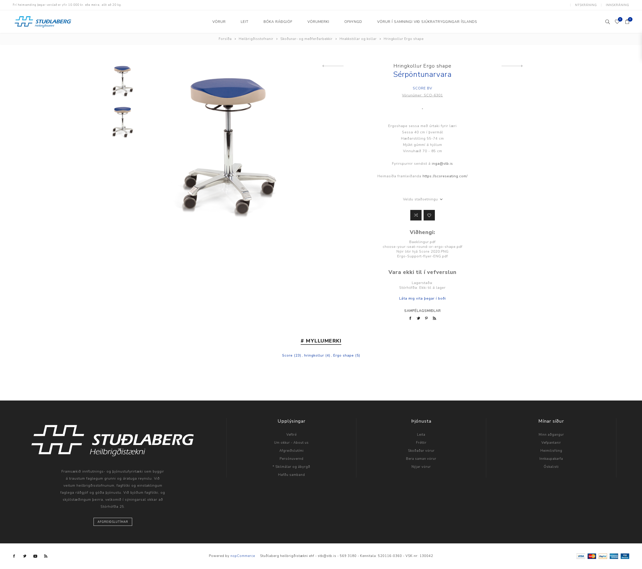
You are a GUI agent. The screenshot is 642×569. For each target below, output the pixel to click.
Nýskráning (586, 5)
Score (287, 355)
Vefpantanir (551, 442)
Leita (421, 434)
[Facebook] (14, 556)
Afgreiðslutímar (113, 522)
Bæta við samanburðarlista (416, 215)
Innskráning (617, 5)
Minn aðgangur (551, 434)
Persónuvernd (291, 459)
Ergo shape (343, 355)
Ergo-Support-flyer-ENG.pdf (422, 256)
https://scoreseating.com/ (445, 176)
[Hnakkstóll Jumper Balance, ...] (333, 66)
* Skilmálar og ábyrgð (291, 467)
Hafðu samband (291, 475)
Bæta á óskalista (429, 215)
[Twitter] (25, 556)
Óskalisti (551, 467)
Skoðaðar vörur (421, 450)
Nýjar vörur (421, 467)
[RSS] (46, 556)
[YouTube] (35, 556)
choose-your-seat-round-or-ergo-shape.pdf (422, 246)
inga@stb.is (442, 163)
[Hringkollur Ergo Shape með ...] (512, 66)
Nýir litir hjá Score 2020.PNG (422, 251)
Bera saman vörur (421, 459)
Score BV (422, 88)
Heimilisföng (551, 450)
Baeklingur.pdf (422, 242)
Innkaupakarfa (551, 459)
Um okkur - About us (291, 442)
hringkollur (314, 355)
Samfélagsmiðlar (422, 310)
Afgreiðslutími (291, 450)
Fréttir (421, 442)
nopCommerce (242, 556)
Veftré (291, 434)
